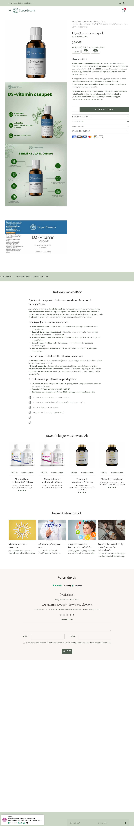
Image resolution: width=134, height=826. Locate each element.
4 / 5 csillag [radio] (70, 614)
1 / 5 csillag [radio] (61, 614)
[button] (67, 585)
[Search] (123, 3)
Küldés (67, 651)
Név (25, 636)
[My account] (120, 3)
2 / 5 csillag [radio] (64, 614)
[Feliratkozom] (125, 823)
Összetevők (78, 122)
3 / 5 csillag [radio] (67, 614)
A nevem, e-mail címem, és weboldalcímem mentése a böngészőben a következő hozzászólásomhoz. (68, 643)
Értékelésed (67, 620)
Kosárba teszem (104, 109)
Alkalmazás (78, 126)
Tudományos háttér (82, 117)
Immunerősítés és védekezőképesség (104, 24)
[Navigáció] (10, 10)
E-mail (73, 636)
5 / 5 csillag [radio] (73, 614)
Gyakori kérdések (81, 131)
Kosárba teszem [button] (27, 473)
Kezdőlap (77, 22)
